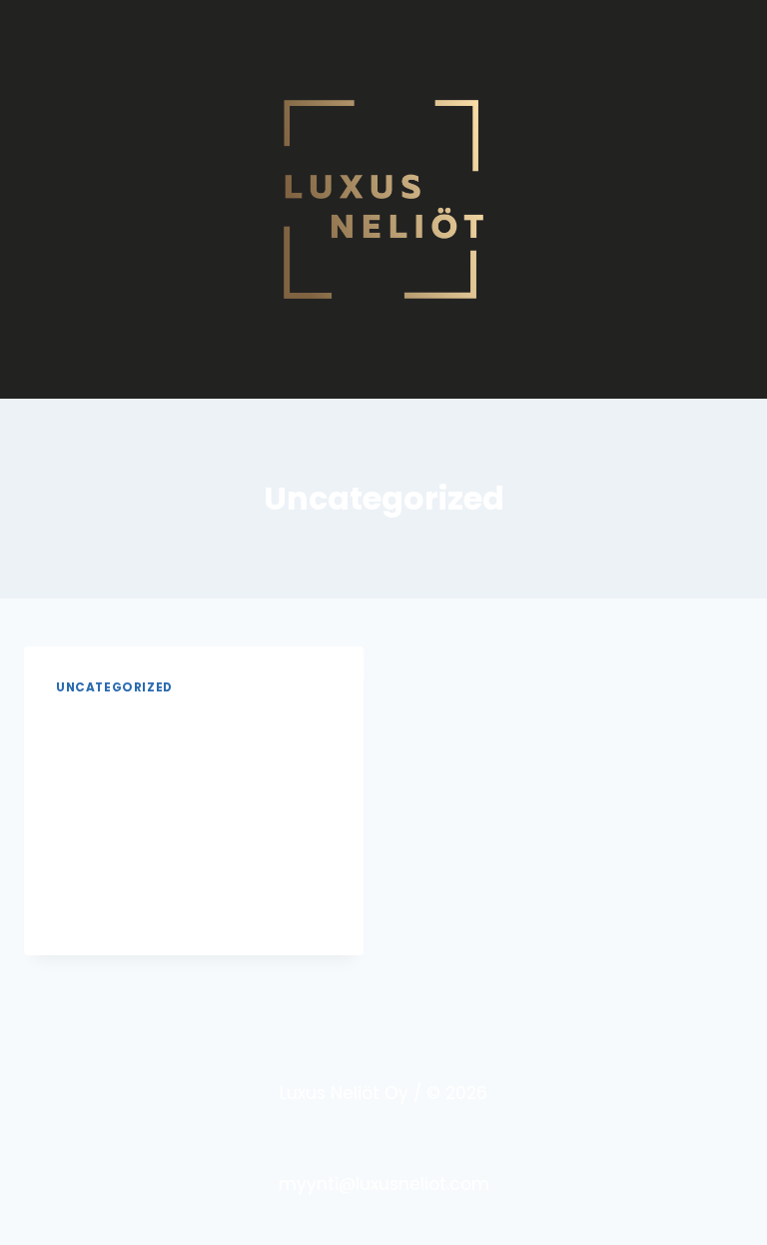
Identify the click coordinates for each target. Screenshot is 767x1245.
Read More (110, 909)
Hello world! (144, 723)
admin (96, 768)
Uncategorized (114, 687)
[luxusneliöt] (383, 199)
